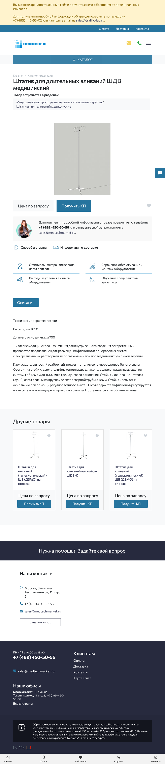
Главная (18, 75)
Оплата (104, 28)
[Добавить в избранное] (149, 205)
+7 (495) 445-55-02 (27, 20)
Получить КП (34, 504)
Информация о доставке (79, 247)
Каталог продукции (40, 75)
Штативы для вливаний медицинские (43, 106)
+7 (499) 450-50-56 (54, 227)
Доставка (122, 28)
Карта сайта (82, 678)
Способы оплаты (34, 247)
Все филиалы (23, 703)
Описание (25, 302)
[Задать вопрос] (160, 173)
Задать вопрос (40, 622)
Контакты (142, 28)
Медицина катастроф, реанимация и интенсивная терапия (59, 102)
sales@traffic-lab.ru (90, 20)
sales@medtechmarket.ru (57, 232)
